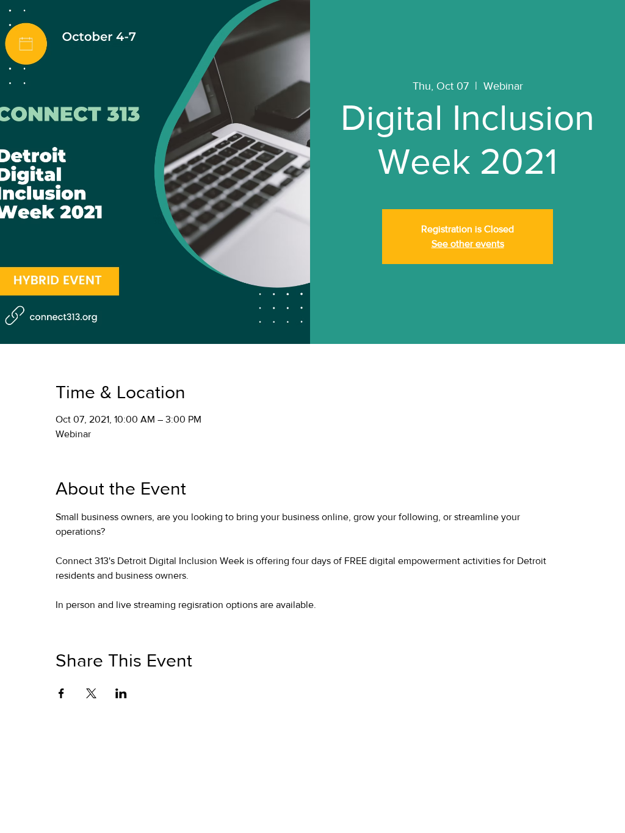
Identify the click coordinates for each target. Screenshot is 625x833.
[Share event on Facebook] (61, 693)
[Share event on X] (91, 693)
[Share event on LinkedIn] (121, 693)
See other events (468, 243)
